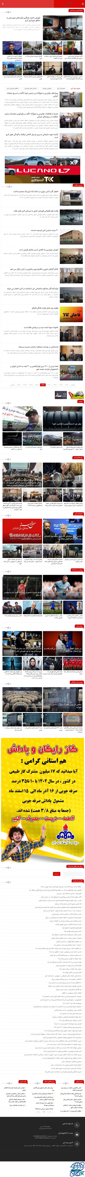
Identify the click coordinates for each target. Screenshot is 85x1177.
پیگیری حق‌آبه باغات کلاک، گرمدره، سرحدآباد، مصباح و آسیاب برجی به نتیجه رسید (58, 1048)
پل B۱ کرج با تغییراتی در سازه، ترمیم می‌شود (68, 989)
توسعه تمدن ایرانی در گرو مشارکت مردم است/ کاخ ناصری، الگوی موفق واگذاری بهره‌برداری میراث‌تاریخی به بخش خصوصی (12, 506)
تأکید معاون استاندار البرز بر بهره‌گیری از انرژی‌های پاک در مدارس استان (61, 897)
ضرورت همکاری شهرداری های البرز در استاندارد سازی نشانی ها (63, 1072)
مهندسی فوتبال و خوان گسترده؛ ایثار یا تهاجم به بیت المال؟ (64, 986)
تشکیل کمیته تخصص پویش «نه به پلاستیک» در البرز (66, 1065)
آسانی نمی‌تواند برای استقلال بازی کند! (70, 1020)
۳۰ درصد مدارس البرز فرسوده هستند (44, 230)
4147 (30, 385)
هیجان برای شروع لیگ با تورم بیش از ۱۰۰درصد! (67, 1024)
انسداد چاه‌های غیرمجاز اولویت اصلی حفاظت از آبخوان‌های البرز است (61, 1058)
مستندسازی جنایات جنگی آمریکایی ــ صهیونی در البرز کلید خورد (13, 561)
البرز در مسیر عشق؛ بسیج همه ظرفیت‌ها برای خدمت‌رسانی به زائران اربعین (25, 537)
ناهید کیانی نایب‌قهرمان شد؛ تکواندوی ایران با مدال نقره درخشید (52, 673)
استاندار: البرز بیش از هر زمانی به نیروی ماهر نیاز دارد (66, 1068)
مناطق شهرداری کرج (13, 88)
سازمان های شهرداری (30, 88)
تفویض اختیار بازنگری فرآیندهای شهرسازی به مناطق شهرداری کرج (23, 19)
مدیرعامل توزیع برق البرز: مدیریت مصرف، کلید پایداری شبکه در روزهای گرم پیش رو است (55, 1034)
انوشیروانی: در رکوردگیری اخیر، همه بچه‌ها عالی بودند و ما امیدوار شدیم (60, 1000)
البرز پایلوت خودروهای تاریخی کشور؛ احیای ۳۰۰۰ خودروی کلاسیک (73, 448)
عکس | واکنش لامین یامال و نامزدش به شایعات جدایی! (75, 617)
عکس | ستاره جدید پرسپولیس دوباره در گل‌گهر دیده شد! (65, 952)
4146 (36, 385)
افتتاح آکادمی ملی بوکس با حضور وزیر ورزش (68, 965)
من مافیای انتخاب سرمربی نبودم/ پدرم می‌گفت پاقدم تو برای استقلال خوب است (58, 948)
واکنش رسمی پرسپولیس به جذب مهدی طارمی (67, 1010)
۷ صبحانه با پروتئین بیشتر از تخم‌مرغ (42, 1094)
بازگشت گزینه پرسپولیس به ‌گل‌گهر (71, 993)
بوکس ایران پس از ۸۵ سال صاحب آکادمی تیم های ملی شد (64, 962)
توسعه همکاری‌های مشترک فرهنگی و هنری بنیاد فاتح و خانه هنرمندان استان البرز (53, 561)
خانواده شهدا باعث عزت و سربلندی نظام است (41, 327)
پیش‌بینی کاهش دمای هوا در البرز (71, 1061)
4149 (18, 385)
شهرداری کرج (61, 88)
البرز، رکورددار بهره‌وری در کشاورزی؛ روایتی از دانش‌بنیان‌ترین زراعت (62, 1051)
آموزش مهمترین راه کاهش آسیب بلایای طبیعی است (38, 249)
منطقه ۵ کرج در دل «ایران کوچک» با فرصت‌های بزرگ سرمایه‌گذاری (14, 58)
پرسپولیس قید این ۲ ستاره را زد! (72, 1003)
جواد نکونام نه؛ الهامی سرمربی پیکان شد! (69, 959)
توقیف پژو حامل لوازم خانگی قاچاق (45, 308)
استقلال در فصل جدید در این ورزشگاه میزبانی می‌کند (66, 979)
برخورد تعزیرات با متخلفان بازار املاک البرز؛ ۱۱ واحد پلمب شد (64, 1044)
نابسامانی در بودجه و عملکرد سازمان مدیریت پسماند (38, 347)
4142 (61, 385)
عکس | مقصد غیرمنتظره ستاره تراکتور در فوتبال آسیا (66, 935)
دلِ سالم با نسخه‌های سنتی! (17, 1105)
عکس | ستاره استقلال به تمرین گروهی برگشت (68, 924)
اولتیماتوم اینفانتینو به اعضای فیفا (33, 616)
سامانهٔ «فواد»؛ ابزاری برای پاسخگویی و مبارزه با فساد (35, 504)
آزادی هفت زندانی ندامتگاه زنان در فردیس (68, 893)
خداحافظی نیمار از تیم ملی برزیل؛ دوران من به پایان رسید (65, 983)
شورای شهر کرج (75, 88)
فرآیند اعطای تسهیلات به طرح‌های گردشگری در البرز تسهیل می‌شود (73, 504)
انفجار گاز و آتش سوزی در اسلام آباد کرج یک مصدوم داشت (35, 191)
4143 (55, 385)
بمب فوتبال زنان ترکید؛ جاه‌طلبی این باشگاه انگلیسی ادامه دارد (13, 673)
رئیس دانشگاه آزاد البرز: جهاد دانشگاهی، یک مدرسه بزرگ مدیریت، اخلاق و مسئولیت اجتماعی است (53, 1041)
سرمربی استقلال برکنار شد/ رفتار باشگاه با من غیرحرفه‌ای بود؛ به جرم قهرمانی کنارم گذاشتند (25, 649)
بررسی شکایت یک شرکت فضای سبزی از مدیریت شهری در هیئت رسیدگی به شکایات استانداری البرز (52, 1055)
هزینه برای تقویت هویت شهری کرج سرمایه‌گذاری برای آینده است (62, 1031)
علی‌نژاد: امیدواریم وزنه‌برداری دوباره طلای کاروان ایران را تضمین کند (61, 996)
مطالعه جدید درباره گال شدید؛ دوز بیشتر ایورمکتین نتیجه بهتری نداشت (60, 887)
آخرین (12, 385)
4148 (24, 385)
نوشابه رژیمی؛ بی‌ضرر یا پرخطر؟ (44, 1109)
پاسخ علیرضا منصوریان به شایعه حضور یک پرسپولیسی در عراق (63, 917)
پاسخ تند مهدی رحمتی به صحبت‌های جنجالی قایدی (66, 938)
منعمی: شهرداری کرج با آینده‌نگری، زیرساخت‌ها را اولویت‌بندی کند (73, 78)
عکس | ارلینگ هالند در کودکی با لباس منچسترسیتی (63, 592)
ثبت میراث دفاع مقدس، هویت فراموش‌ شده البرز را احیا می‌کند (53, 504)
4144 (48, 385)
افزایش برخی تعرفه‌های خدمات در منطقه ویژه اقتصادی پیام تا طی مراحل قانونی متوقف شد (62, 537)
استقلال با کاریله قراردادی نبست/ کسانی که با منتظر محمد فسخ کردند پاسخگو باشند (57, 1007)
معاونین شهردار (47, 88)
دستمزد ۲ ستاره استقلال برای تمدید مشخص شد (67, 945)
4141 (67, 385)
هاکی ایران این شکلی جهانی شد (72, 972)
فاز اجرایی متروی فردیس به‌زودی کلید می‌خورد (68, 904)
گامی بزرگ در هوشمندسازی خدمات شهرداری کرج (54, 78)
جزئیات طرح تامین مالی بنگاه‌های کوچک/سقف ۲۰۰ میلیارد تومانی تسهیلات (73, 730)
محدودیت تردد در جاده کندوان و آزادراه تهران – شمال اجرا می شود (33, 560)
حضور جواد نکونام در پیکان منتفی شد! (70, 969)
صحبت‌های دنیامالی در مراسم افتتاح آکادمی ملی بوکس (65, 955)
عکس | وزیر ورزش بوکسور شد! (13, 616)
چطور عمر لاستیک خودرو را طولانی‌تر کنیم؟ (66, 424)
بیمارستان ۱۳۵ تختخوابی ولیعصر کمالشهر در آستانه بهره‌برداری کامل (62, 1037)
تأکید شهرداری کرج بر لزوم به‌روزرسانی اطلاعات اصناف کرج (74, 57)
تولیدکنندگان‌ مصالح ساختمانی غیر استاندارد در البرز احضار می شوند (32, 288)
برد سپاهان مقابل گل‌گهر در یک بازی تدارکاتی (68, 941)
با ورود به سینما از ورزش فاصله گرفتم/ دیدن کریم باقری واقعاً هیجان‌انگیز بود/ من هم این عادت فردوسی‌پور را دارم (33, 675)
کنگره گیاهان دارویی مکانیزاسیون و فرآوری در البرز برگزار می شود (34, 269)
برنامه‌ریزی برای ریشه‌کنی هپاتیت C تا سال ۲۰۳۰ (67, 1027)
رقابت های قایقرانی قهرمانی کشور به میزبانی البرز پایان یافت (36, 211)
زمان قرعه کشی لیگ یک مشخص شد (70, 1013)
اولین (72, 385)
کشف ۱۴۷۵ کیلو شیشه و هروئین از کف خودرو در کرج (23, 424)
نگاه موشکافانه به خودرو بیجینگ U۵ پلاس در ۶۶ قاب (13, 448)
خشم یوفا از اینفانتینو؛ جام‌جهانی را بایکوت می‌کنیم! (67, 1017)
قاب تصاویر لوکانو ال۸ (56, 447)
